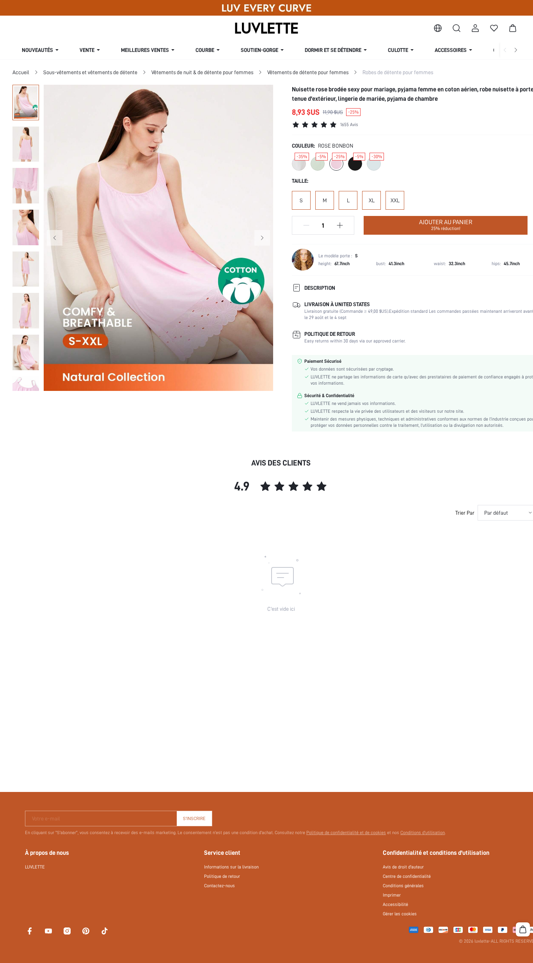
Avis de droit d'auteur (403, 867)
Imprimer (392, 895)
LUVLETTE (35, 867)
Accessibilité (395, 904)
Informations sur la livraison (231, 867)
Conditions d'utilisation (422, 832)
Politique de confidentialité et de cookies (346, 832)
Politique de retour (222, 876)
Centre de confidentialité (407, 876)
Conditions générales (403, 885)
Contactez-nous (219, 885)
